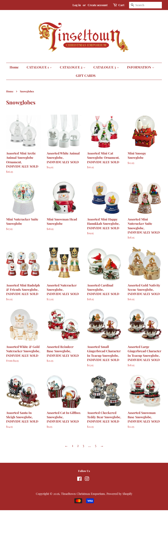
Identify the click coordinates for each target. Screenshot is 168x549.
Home (14, 67)
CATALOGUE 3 (105, 67)
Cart (121, 5)
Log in (77, 5)
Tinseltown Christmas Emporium (83, 494)
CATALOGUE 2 (71, 67)
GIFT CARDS (85, 75)
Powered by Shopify (119, 494)
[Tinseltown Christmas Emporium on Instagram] (87, 479)
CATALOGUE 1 (38, 67)
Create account (98, 5)
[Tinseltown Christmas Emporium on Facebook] (79, 479)
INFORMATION (139, 67)
